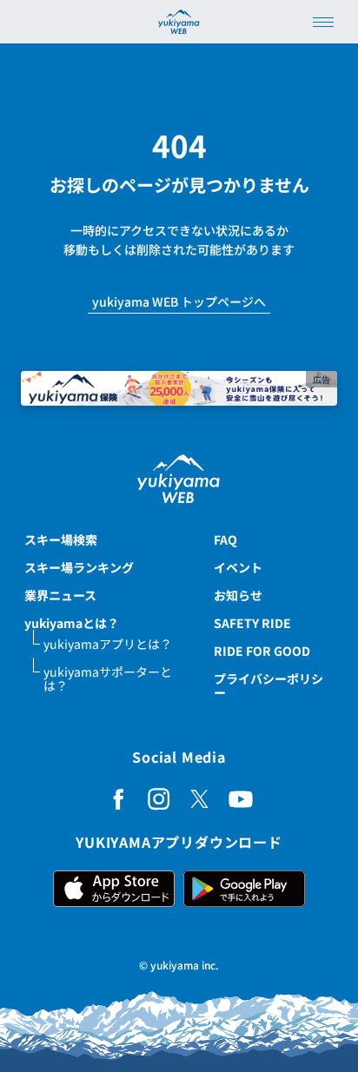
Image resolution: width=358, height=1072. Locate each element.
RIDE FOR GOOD (262, 650)
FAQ (225, 539)
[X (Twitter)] (200, 799)
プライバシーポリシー (268, 685)
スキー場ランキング (79, 567)
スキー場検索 (60, 539)
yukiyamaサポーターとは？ (107, 678)
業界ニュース (60, 595)
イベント (238, 567)
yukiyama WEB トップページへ (179, 302)
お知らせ (238, 595)
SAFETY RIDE (252, 623)
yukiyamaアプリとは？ (107, 643)
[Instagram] (159, 799)
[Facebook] (118, 799)
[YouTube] (241, 799)
